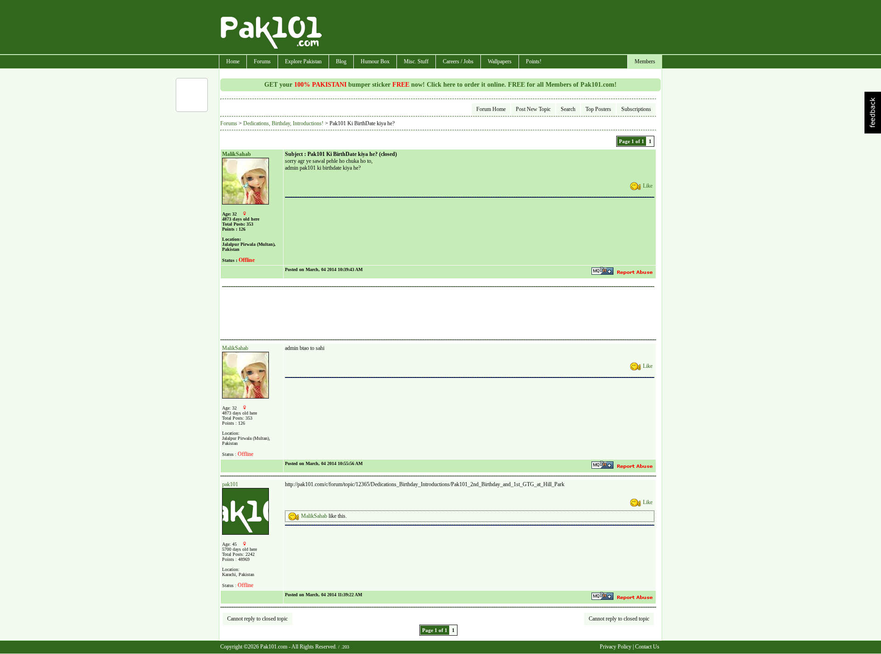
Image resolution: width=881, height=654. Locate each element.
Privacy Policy (615, 646)
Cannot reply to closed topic (257, 618)
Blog (341, 61)
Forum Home (491, 109)
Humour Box (375, 61)
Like (647, 186)
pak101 (230, 484)
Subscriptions (636, 109)
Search (568, 109)
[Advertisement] (492, 28)
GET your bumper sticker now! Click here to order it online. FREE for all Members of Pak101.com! (440, 84)
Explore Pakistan (303, 61)
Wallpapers (500, 61)
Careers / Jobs (458, 61)
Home (233, 61)
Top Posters (598, 109)
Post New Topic (533, 109)
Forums (262, 61)
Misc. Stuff (416, 61)
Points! (533, 61)
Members (645, 61)
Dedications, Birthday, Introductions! (283, 123)
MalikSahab (236, 154)
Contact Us (647, 646)
